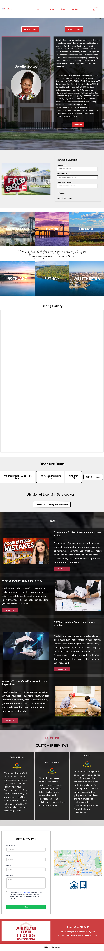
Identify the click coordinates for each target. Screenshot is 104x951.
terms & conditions (23, 892)
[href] (78, 863)
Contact (75, 9)
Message (10, 875)
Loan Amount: (62, 165)
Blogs (63, 9)
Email (8, 855)
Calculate (61, 193)
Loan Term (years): (64, 182)
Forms (51, 9)
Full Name (10, 846)
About (39, 9)
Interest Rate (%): (64, 174)
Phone (9, 865)
